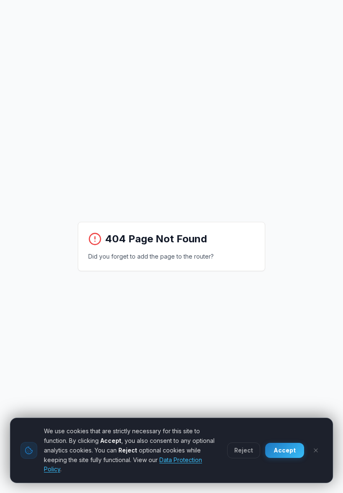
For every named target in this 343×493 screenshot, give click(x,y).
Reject (243, 450)
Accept (285, 450)
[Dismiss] (316, 450)
